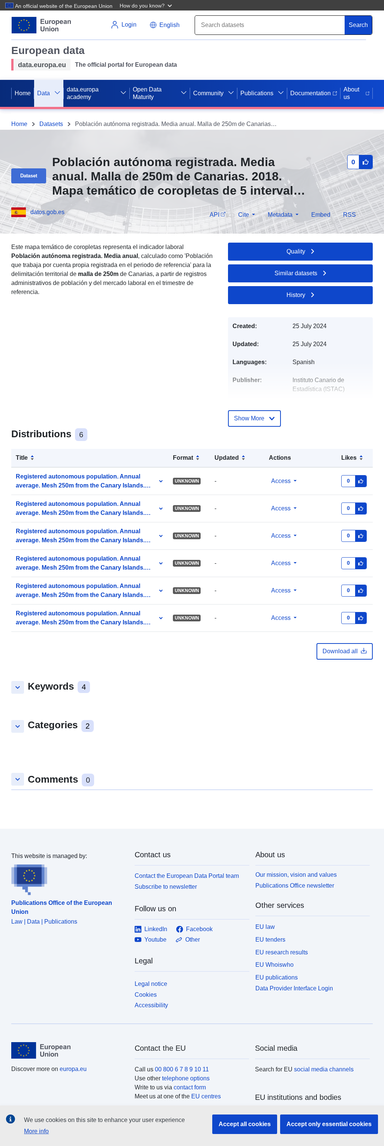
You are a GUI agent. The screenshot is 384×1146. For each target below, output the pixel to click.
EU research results (281, 952)
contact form (190, 1087)
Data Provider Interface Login (294, 988)
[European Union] (68, 1050)
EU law (265, 927)
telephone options (186, 1078)
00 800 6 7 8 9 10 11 (182, 1069)
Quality (295, 251)
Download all (340, 651)
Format (183, 457)
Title (22, 457)
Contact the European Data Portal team (187, 876)
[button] (146, 5)
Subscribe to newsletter (166, 887)
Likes (349, 457)
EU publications (276, 977)
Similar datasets (295, 273)
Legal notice (151, 984)
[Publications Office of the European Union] (68, 878)
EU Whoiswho (274, 965)
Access (281, 481)
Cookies (146, 995)
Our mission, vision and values (296, 875)
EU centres (206, 1096)
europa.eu (73, 1069)
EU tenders (270, 939)
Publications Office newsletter (294, 885)
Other (192, 939)
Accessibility (151, 1005)
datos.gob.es (47, 212)
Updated (226, 457)
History (295, 295)
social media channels (324, 1069)
